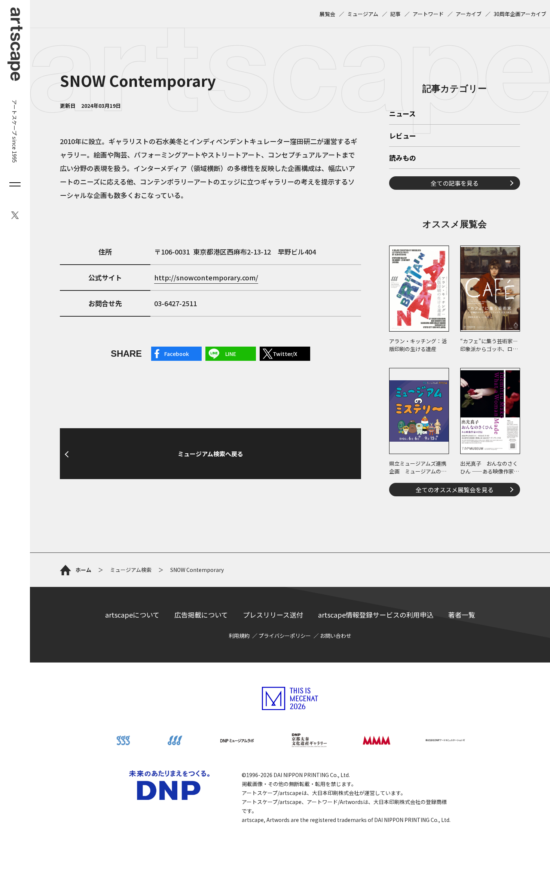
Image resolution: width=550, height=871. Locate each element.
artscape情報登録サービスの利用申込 (375, 614)
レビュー (402, 136)
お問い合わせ (335, 635)
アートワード (428, 14)
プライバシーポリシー (285, 635)
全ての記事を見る (455, 183)
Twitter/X (285, 353)
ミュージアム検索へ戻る (210, 453)
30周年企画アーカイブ (520, 14)
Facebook (176, 353)
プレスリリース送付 (273, 614)
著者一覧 (461, 614)
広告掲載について (201, 614)
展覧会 (327, 14)
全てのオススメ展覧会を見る (455, 489)
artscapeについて (132, 614)
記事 (395, 14)
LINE (230, 353)
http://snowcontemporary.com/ (206, 277)
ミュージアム (362, 14)
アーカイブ (469, 14)
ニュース (402, 114)
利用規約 (239, 635)
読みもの (402, 158)
